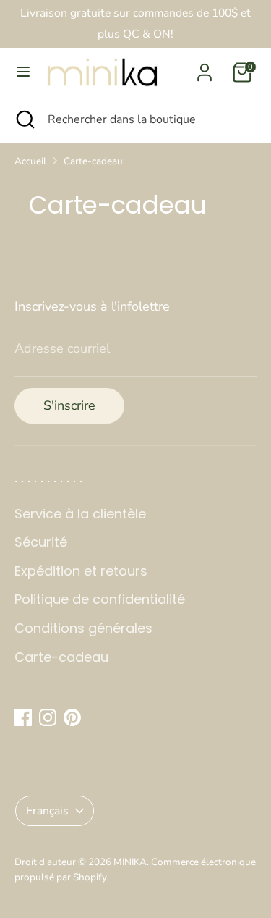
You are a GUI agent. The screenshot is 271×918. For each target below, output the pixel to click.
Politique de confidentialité (99, 599)
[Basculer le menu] (23, 72)
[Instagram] (47, 717)
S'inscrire (69, 405)
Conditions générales (83, 628)
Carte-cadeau (93, 161)
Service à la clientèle (80, 514)
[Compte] (204, 68)
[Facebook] (23, 717)
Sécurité (40, 542)
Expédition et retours (80, 571)
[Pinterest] (72, 717)
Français (47, 811)
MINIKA (130, 862)
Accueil (30, 161)
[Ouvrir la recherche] (24, 119)
